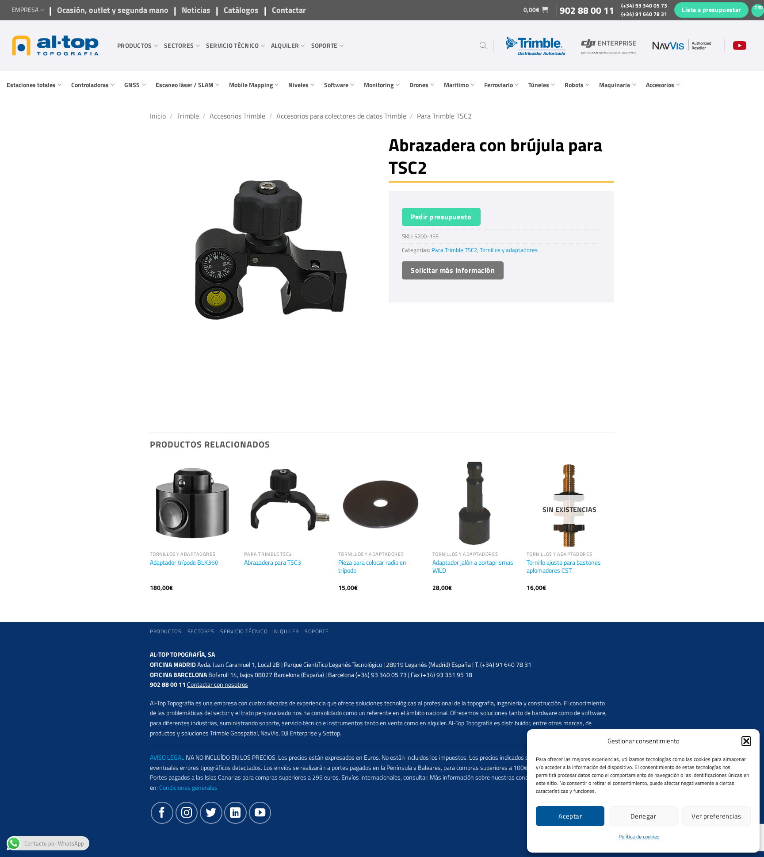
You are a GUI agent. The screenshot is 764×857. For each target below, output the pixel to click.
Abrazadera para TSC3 (272, 563)
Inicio (158, 116)
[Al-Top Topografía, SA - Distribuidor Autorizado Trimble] (55, 45)
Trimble (188, 116)
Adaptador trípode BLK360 (184, 563)
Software (336, 85)
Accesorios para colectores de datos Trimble (341, 116)
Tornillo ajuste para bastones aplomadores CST (564, 567)
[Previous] (150, 533)
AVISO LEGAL (167, 757)
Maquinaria (614, 85)
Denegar (643, 816)
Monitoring (378, 85)
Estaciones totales (31, 85)
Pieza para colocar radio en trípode (372, 567)
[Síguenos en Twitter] (211, 813)
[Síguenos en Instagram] (187, 813)
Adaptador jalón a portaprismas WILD (472, 567)
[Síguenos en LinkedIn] (235, 813)
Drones (418, 85)
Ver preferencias (716, 816)
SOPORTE (324, 45)
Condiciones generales (188, 787)
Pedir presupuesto (441, 216)
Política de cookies (639, 836)
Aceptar (570, 816)
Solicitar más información (453, 270)
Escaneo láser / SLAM (185, 85)
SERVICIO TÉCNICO (232, 45)
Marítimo (456, 85)
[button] (746, 741)
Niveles (298, 85)
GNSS (132, 85)
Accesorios (660, 85)
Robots (574, 85)
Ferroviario (498, 85)
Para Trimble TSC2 (444, 116)
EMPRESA (24, 10)
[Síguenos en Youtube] (260, 813)
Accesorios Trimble (237, 116)
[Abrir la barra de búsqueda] (483, 45)
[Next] (611, 533)
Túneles (538, 85)
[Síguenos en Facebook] (162, 813)
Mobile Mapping (251, 85)
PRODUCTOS (134, 45)
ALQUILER (285, 45)
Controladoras (90, 85)
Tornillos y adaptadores (509, 250)
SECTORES (179, 45)
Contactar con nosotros (217, 684)
